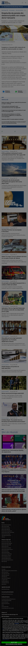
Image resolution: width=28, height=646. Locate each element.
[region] (14, 631)
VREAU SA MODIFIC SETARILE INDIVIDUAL (14, 644)
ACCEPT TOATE (14, 642)
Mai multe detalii (17, 623)
